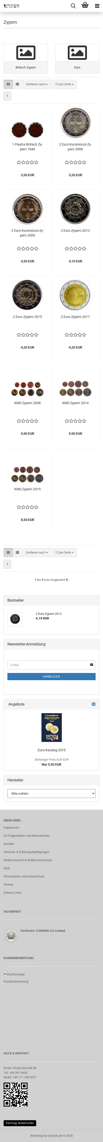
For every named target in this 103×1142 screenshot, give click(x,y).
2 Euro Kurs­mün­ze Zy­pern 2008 (75, 146)
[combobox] (37, 84)
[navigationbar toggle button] (97, 6)
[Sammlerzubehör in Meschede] (9, 6)
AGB (7, 868)
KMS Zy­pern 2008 (27, 403)
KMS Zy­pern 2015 (27, 489)
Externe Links (13, 892)
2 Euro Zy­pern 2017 (75, 317)
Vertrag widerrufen (20, 1123)
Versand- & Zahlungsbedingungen (26, 852)
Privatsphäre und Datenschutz (24, 876)
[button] (8, 84)
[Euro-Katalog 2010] (51, 727)
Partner (8, 884)
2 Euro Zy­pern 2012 (75, 230)
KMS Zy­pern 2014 (75, 403)
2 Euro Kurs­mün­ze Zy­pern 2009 (27, 233)
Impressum (11, 827)
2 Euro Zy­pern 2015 (27, 317)
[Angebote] (94, 704)
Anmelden (51, 676)
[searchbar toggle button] (73, 6)
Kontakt (9, 844)
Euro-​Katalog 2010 (52, 750)
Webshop (36, 1135)
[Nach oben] (90, 1135)
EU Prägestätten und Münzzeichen (27, 835)
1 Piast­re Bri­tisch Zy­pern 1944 (27, 146)
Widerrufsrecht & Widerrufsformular (28, 860)
